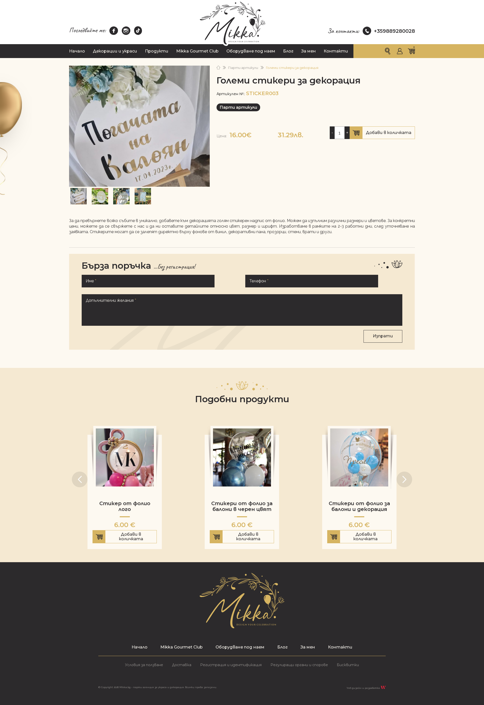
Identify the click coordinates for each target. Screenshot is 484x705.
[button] (79, 479)
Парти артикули (243, 68)
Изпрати (383, 336)
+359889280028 (394, 31)
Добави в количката (382, 134)
